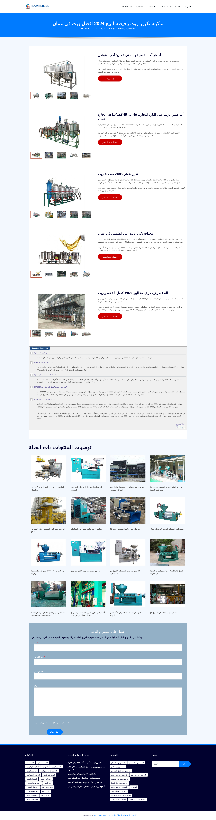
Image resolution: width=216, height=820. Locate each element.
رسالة (36, 686)
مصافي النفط (34, 436)
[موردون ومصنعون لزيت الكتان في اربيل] (88, 552)
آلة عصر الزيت (32, 771)
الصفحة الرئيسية (126, 6)
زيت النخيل (47, 783)
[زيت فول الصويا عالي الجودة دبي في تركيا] (127, 510)
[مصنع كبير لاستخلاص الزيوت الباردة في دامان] (167, 510)
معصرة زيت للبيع (32, 799)
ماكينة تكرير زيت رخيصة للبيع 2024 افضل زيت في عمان (114, 28)
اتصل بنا (188, 6)
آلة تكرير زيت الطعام (118, 763)
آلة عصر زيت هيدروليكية (119, 787)
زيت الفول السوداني (33, 783)
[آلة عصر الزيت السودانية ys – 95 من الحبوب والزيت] (48, 552)
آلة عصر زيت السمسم (136, 763)
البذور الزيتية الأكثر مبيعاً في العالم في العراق (84, 762)
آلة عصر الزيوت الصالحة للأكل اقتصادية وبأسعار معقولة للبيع (115, 815)
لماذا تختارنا (140, 6)
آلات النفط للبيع (43, 763)
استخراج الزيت (32, 779)
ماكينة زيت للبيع (32, 795)
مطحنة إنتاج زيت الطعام (137, 799)
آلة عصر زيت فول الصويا (119, 783)
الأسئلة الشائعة (165, 6)
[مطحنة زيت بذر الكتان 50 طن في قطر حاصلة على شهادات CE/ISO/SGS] (48, 594)
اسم (36, 642)
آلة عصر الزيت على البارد (48, 771)
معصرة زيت (45, 795)
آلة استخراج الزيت (33, 767)
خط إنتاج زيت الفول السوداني (121, 795)
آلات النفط (30, 763)
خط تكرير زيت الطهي (118, 799)
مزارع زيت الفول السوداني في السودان (82, 773)
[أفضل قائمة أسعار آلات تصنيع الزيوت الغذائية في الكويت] (167, 552)
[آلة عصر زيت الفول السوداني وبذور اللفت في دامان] (48, 510)
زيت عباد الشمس (32, 787)
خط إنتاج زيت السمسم (118, 791)
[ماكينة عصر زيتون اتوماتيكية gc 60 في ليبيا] (88, 510)
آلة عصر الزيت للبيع (33, 775)
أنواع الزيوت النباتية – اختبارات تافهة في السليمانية (86, 786)
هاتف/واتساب (39, 671)
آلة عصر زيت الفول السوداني (120, 771)
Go (184, 764)
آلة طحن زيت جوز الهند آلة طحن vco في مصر (85, 782)
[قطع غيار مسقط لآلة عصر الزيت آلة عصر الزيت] (127, 594)
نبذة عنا (178, 6)
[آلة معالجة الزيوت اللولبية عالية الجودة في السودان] (88, 468)
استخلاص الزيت (46, 779)
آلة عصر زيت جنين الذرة (119, 775)
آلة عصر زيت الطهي (118, 767)
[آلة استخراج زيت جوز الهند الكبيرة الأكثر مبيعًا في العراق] (48, 468)
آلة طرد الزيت (56, 767)
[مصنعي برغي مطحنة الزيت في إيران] (167, 594)
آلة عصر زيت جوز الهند (138, 775)
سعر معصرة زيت (32, 791)
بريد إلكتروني (39, 657)
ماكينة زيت (46, 791)
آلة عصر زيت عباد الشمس (119, 779)
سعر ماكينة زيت (47, 787)
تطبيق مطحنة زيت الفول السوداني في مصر (84, 778)
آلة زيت (45, 767)
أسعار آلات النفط (49, 775)
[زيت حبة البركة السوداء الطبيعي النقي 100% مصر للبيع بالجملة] (167, 468)
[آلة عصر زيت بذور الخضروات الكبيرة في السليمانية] (127, 552)
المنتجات (151, 6)
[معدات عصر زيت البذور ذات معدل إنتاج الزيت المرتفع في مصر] (127, 468)
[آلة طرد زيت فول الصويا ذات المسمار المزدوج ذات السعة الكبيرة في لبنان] (88, 594)
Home (86, 28)
